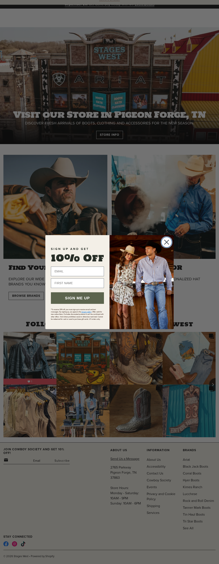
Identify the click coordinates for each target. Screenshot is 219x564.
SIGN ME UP (77, 298)
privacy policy (86, 312)
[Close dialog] (166, 242)
